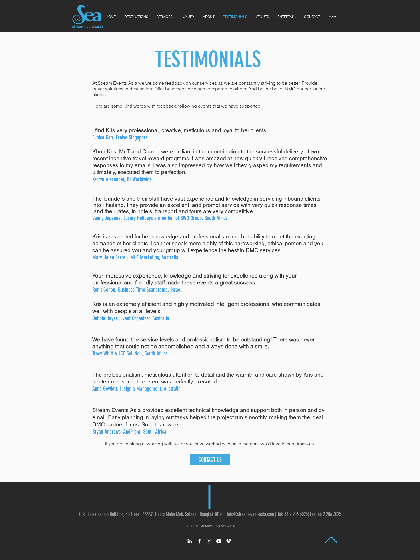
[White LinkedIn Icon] (190, 541)
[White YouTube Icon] (219, 541)
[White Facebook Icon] (199, 541)
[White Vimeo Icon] (228, 541)
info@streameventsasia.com (250, 514)
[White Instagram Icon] (209, 541)
